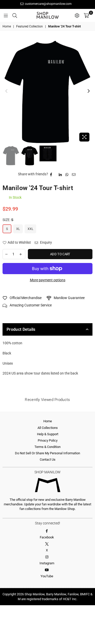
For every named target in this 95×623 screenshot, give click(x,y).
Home (7, 26)
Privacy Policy (48, 440)
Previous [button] (6, 91)
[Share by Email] (74, 174)
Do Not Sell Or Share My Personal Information (47, 453)
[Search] (14, 15)
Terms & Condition (47, 447)
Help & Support (47, 434)
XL (18, 229)
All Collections (47, 428)
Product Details (21, 329)
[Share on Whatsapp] (67, 174)
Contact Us (47, 459)
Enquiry (45, 242)
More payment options (47, 280)
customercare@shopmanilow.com (48, 4)
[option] (47, 91)
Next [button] (88, 91)
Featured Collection (29, 26)
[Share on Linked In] (60, 174)
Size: (8, 220)
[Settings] (77, 15)
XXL (30, 229)
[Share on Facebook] (51, 174)
